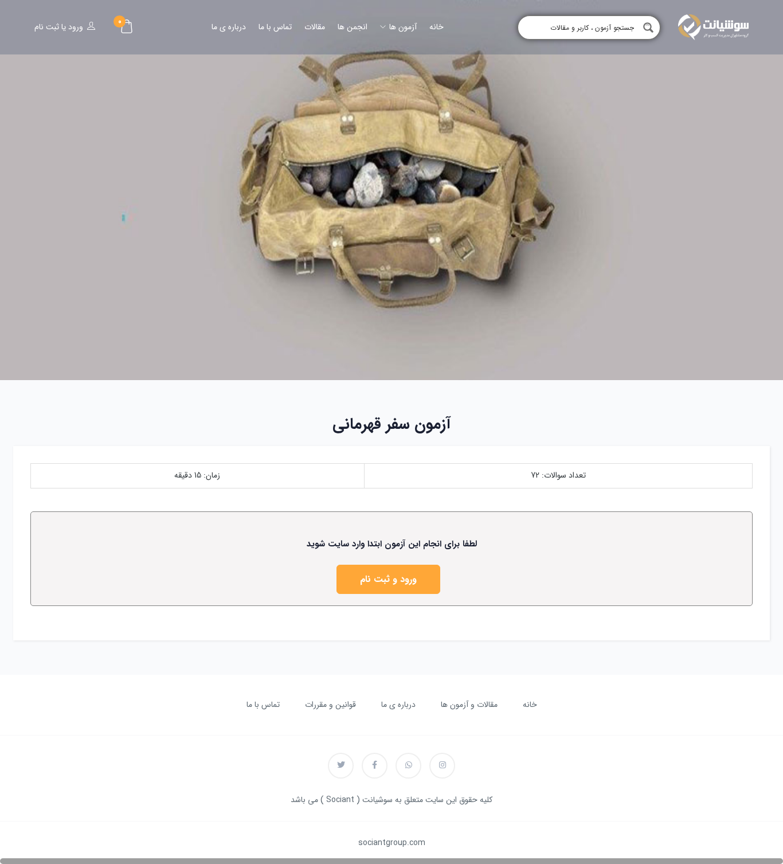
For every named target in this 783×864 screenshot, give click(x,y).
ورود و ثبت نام (388, 579)
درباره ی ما (229, 27)
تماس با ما (275, 27)
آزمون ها (402, 27)
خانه (436, 27)
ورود (75, 27)
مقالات (314, 27)
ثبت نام (46, 27)
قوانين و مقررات (330, 704)
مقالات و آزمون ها (469, 704)
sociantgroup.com (391, 842)
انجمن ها (352, 27)
